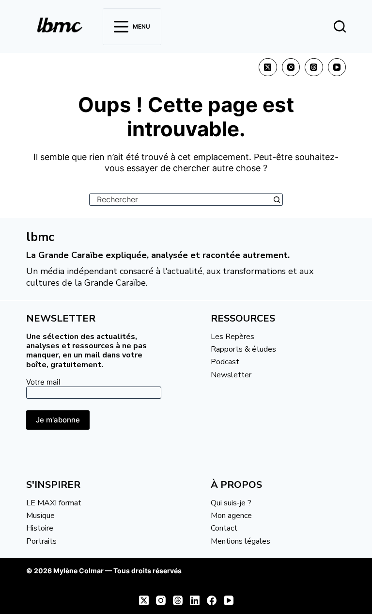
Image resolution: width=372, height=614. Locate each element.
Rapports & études (243, 349)
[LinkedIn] (195, 600)
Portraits (41, 541)
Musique (40, 515)
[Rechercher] (340, 26)
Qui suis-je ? (231, 503)
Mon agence (231, 515)
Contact (224, 528)
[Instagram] (291, 67)
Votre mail (43, 382)
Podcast (225, 361)
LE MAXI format (53, 503)
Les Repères (232, 336)
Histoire (39, 528)
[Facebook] (212, 600)
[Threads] (314, 67)
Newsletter (231, 375)
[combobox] (180, 200)
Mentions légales (240, 541)
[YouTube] (337, 67)
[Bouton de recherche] (276, 199)
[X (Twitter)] (268, 67)
